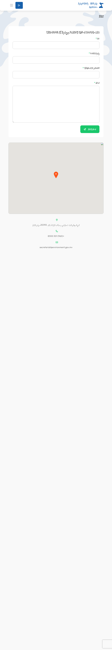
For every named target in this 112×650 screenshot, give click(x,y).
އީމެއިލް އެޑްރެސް (94, 53)
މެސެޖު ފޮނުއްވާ (92, 129)
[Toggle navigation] (11, 5)
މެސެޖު (96, 82)
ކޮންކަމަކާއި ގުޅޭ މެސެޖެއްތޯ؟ (91, 68)
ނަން (97, 38)
